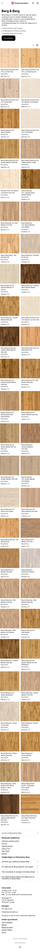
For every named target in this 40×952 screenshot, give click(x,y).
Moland (4, 853)
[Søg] (33, 3)
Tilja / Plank (5, 851)
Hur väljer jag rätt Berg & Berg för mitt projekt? (17, 867)
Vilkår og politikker (20, 943)
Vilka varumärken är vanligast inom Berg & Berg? (18, 872)
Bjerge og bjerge (7, 927)
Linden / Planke (7, 930)
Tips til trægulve (7, 922)
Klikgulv (4, 925)
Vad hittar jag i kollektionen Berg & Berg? (16, 861)
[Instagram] (20, 947)
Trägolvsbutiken (22, 938)
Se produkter (8, 38)
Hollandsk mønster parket (10, 841)
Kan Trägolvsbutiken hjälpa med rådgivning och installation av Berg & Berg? (18, 877)
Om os (4, 932)
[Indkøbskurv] (37, 3)
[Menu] (2, 3)
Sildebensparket (7, 846)
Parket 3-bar (6, 848)
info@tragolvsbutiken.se (10, 912)
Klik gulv (4, 843)
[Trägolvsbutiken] (20, 3)
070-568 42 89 (7, 909)
